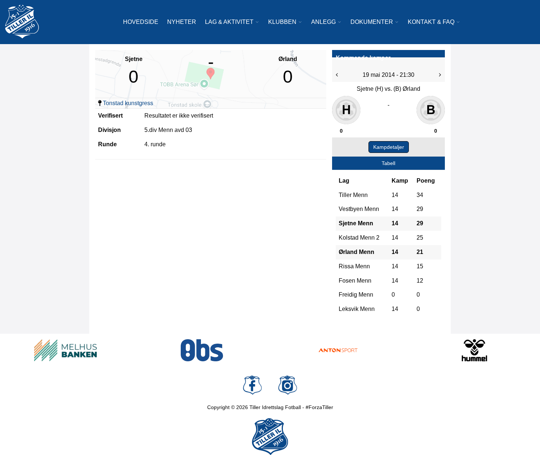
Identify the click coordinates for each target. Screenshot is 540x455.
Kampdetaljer (388, 147)
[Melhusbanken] (65, 350)
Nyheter (181, 22)
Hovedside (140, 22)
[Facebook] (252, 385)
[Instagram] (287, 385)
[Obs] (201, 350)
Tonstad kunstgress (128, 103)
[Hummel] (474, 350)
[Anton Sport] (338, 350)
